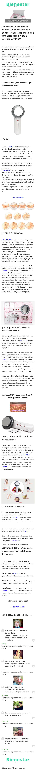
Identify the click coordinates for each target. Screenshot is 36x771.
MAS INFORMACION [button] (18, 607)
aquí (26, 531)
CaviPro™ (10, 147)
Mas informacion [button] (18, 197)
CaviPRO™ (7, 170)
